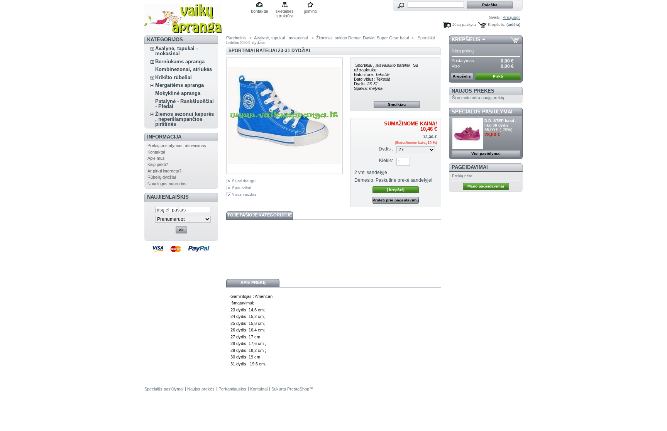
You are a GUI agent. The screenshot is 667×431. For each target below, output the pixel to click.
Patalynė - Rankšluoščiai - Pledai (184, 103)
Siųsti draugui (244, 181)
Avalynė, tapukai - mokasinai (176, 51)
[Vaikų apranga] (183, 30)
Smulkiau (397, 104)
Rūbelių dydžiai (161, 177)
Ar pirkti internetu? (164, 171)
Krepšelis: (496, 24)
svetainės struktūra (285, 12)
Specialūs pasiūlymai (482, 112)
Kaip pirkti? (157, 164)
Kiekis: (386, 160)
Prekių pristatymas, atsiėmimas (176, 145)
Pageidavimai (470, 167)
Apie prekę (253, 282)
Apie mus (156, 158)
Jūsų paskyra (464, 24)
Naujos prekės (473, 91)
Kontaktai (156, 152)
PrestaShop (298, 389)
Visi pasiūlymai (486, 153)
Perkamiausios (232, 389)
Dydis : (386, 149)
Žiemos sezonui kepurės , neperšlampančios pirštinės (184, 119)
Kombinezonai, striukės (183, 69)
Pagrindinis (236, 37)
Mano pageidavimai (485, 186)
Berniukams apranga (180, 61)
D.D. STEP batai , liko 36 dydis (500, 122)
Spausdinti (241, 188)
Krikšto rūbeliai (173, 77)
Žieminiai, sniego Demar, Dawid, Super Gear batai (362, 37)
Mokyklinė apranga (177, 93)
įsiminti (310, 11)
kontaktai (259, 11)
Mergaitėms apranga (179, 85)
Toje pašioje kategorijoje (259, 215)
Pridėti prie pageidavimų (395, 200)
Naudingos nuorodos (166, 183)
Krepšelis (466, 39)
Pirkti (498, 76)
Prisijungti (511, 17)
